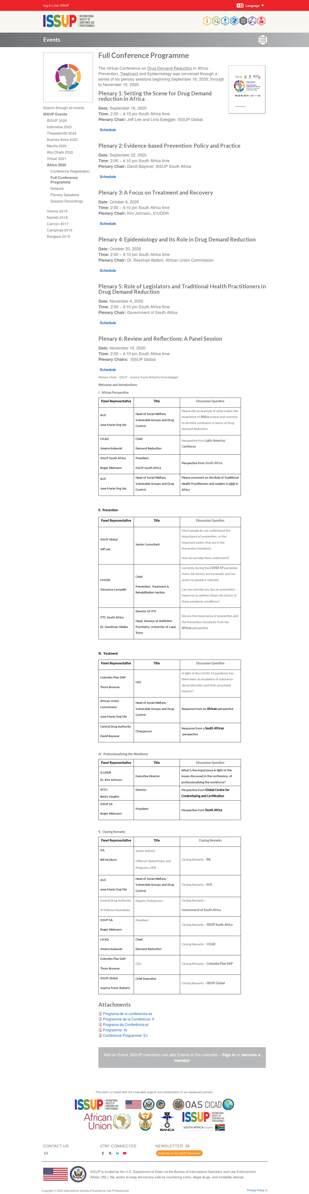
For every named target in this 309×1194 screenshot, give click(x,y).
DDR (232, 484)
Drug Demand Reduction (169, 68)
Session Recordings (66, 201)
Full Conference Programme (64, 180)
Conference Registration (70, 171)
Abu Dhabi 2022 (60, 152)
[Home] (69, 25)
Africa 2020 (56, 164)
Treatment (129, 73)
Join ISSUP (61, 5)
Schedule (108, 129)
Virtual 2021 (56, 158)
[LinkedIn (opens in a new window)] (117, 1153)
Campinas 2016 (59, 230)
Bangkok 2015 (58, 236)
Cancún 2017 (58, 223)
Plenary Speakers (64, 194)
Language (252, 5)
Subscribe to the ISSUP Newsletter (179, 1153)
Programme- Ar (115, 1029)
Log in (47, 5)
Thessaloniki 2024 (61, 133)
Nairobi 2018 (57, 217)
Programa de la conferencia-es (127, 1013)
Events (51, 39)
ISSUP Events (55, 114)
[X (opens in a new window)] (110, 1153)
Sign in (229, 1055)
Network (57, 188)
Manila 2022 (57, 145)
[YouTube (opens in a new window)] (124, 1153)
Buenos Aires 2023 (62, 139)
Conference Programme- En (125, 1035)
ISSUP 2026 (57, 120)
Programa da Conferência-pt (125, 1024)
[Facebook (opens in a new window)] (103, 1153)
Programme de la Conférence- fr (128, 1019)
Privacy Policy (256, 1190)
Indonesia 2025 (59, 126)
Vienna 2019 (57, 211)
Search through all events (63, 107)
